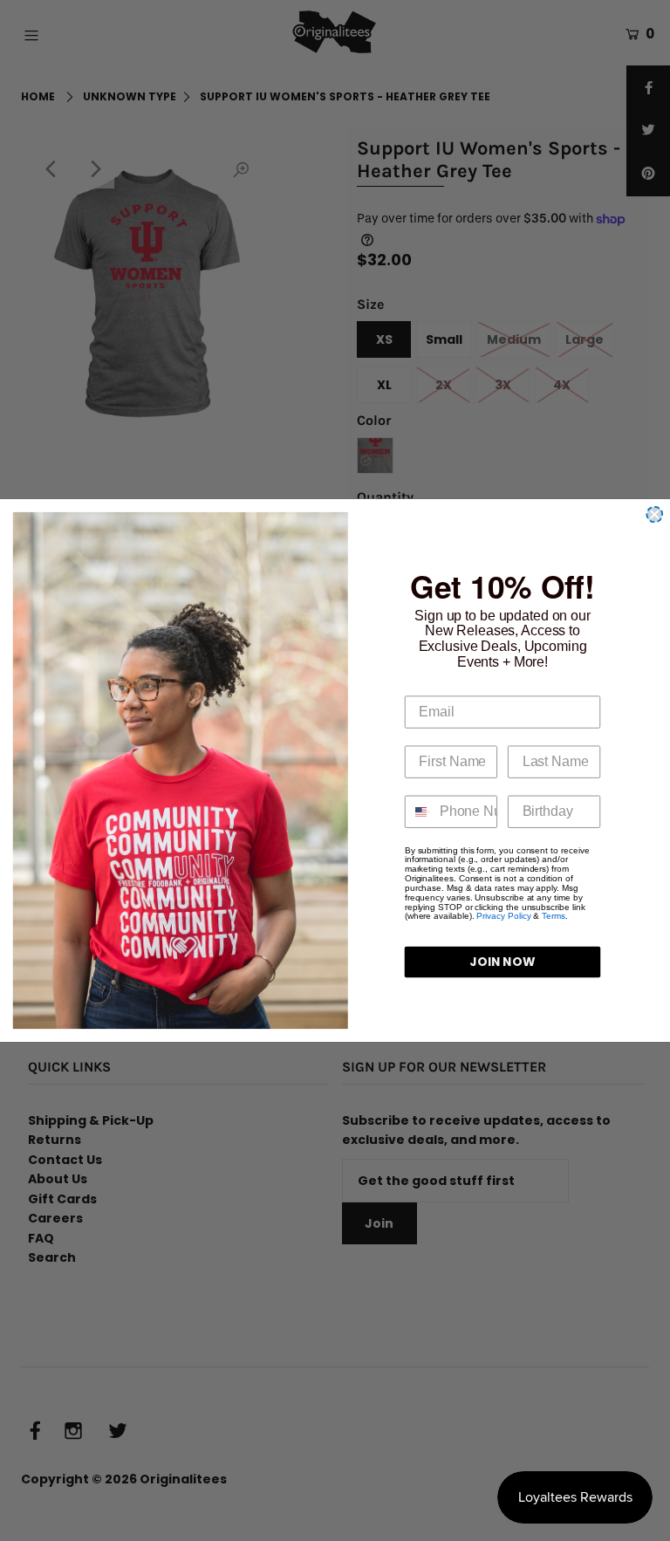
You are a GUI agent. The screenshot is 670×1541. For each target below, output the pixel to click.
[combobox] (418, 812)
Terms (553, 916)
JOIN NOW (502, 962)
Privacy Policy (503, 916)
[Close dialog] (654, 515)
